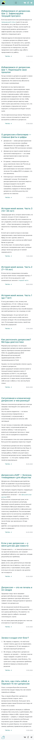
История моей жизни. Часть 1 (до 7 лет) (16, 296)
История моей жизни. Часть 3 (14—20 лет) (16, 209)
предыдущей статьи (8, 22)
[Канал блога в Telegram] (31, 2)
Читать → (8, 56)
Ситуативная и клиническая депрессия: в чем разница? (15, 399)
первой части (23, 280)
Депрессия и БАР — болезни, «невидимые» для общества (16, 476)
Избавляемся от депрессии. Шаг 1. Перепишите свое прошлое (16, 69)
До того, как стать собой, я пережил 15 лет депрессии (15, 682)
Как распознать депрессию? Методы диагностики (16, 340)
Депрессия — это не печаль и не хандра (16, 588)
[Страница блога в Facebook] (28, 2)
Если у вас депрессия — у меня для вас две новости (14, 544)
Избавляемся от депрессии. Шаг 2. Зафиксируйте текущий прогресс (16, 13)
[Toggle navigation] (15, 3)
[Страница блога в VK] (24, 2)
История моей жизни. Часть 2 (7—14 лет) (16, 268)
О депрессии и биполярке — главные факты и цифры (16, 135)
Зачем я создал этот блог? (15, 638)
